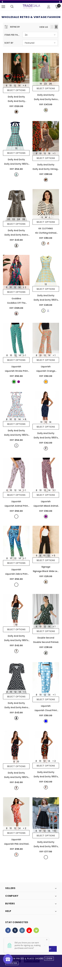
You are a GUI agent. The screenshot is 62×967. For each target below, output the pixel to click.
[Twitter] (15, 930)
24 (18, 219)
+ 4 (24, 85)
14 (19, 85)
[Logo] (31, 6)
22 (45, 83)
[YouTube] (29, 930)
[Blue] (46, 721)
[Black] (16, 111)
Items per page (12, 34)
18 (49, 153)
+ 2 (24, 287)
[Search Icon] (12, 6)
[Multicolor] (16, 445)
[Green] (16, 313)
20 (8, 219)
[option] (31, 1)
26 (50, 83)
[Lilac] (16, 516)
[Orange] (46, 381)
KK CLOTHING (46, 228)
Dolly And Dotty (16, 96)
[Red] (48, 243)
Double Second (45, 637)
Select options (16, 90)
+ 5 (53, 555)
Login (49, 958)
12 (15, 85)
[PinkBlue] (48, 310)
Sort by (8, 42)
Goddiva (16, 298)
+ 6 (24, 419)
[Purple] (18, 381)
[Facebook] (8, 930)
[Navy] (46, 448)
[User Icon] (48, 6)
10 (10, 85)
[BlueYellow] (43, 310)
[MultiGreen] (46, 653)
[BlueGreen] (16, 584)
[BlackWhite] (46, 110)
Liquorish (16, 366)
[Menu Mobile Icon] (3, 6)
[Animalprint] (46, 180)
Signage (45, 566)
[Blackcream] (46, 857)
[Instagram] (22, 930)
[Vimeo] (36, 930)
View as (43, 27)
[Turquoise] (16, 174)
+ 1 (54, 153)
